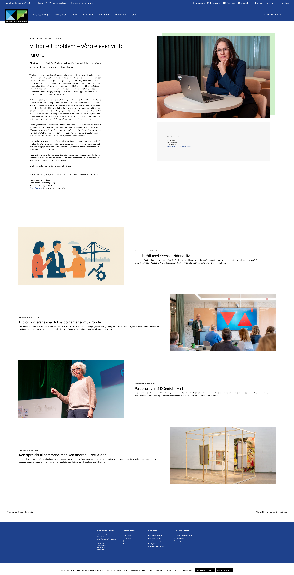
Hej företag (104, 14)
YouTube (230, 2)
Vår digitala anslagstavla (156, 544)
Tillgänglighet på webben (182, 541)
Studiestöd (88, 14)
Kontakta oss (101, 547)
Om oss (74, 14)
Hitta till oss (100, 543)
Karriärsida (120, 14)
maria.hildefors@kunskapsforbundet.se (179, 146)
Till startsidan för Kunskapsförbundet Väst (271, 512)
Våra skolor (60, 14)
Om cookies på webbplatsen (183, 535)
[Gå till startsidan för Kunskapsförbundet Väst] (16, 16)
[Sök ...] (264, 15)
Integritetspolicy (224, 570)
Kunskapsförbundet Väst (17, 2)
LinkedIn (244, 2)
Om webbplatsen (179, 538)
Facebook (199, 2)
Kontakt (135, 14)
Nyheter (40, 2)
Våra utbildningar (41, 14)
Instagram (215, 2)
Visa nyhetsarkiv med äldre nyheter (20, 512)
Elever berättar (35, 188)
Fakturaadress (101, 545)
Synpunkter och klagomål (156, 546)
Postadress (100, 549)
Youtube (127, 541)
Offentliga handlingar (155, 541)
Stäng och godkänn (204, 570)
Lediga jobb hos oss (154, 538)
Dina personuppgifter (155, 535)
